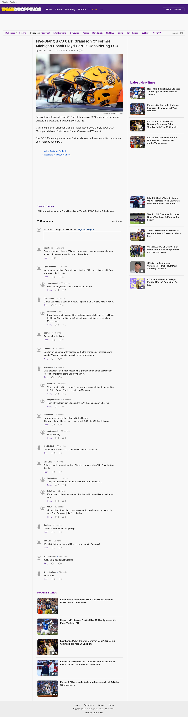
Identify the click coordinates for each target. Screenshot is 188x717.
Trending (22, 33)
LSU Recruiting (59, 33)
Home (49, 9)
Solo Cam (51, 384)
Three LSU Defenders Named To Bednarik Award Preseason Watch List (164, 233)
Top (113, 221)
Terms (111, 705)
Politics (86, 33)
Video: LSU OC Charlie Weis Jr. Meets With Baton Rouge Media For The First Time (163, 250)
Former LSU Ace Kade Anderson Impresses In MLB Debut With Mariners (89, 683)
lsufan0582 (48, 415)
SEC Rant (110, 33)
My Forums (10, 33)
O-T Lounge (74, 33)
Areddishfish (49, 446)
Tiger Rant (45, 33)
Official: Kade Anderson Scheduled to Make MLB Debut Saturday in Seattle (162, 266)
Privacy (77, 705)
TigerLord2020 (50, 267)
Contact (101, 705)
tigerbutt (47, 525)
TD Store (92, 9)
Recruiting (70, 9)
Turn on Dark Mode (94, 712)
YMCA (49, 507)
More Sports (97, 33)
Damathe (47, 541)
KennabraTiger (50, 572)
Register (13, 2)
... (101, 9)
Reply (46, 258)
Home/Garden (132, 33)
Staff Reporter (45, 50)
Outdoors (146, 33)
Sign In (5, 2)
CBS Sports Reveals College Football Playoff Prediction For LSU (162, 282)
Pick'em (82, 9)
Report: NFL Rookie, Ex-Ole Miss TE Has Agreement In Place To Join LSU (88, 621)
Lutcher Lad (49, 349)
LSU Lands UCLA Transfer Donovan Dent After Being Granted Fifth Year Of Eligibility (87, 642)
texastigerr (48, 248)
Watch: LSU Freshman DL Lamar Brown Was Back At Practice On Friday (163, 217)
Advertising (89, 705)
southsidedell (52, 283)
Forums (58, 9)
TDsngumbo (49, 298)
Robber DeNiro (50, 557)
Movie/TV (157, 33)
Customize (175, 33)
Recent (119, 221)
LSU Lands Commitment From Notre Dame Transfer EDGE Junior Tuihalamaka (86, 601)
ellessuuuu (51, 312)
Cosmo (47, 333)
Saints (120, 33)
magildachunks (53, 400)
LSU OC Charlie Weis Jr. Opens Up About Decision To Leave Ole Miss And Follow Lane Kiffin (87, 663)
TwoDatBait (52, 478)
